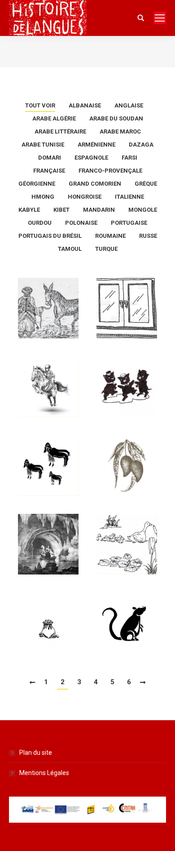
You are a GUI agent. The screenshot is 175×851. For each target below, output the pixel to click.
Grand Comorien (95, 183)
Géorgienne (36, 183)
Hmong (42, 196)
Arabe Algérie (54, 118)
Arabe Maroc (120, 131)
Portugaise (129, 222)
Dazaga (141, 144)
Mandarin (99, 209)
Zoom (50, 301)
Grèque (146, 183)
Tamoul (70, 248)
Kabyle (29, 209)
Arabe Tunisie (43, 144)
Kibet (61, 209)
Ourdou (40, 222)
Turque (106, 248)
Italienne (129, 196)
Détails (50, 325)
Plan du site (35, 752)
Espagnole (91, 157)
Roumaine (110, 235)
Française (49, 170)
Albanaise (85, 105)
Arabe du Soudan (116, 118)
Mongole (142, 209)
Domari (49, 157)
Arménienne (96, 144)
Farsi (129, 157)
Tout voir (40, 105)
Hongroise (84, 196)
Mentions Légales (44, 772)
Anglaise (128, 105)
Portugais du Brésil (50, 235)
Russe (148, 235)
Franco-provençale (110, 170)
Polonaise (81, 222)
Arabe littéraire (60, 131)
